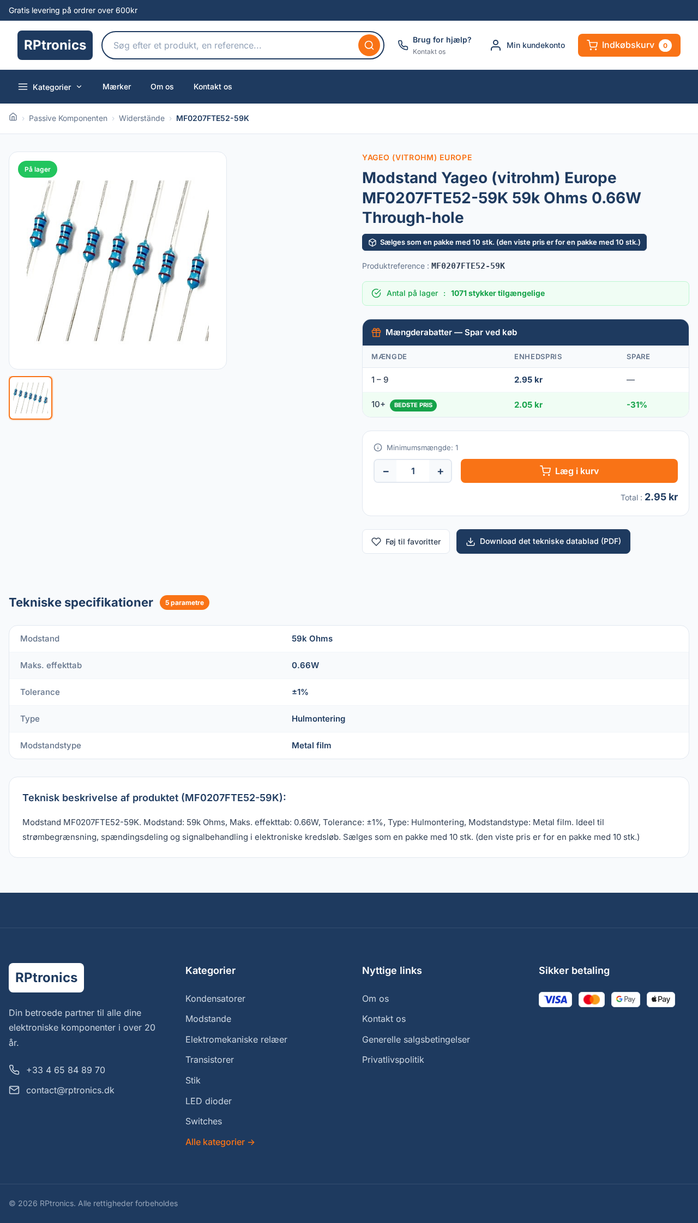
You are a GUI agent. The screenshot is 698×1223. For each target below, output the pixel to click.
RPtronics (55, 45)
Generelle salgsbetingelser (416, 1039)
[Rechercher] (369, 45)
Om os (162, 86)
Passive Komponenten (68, 118)
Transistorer (209, 1059)
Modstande (208, 1018)
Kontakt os (213, 86)
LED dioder (208, 1100)
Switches (203, 1121)
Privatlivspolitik (393, 1059)
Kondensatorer (215, 998)
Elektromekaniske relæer (236, 1039)
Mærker (117, 86)
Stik (193, 1080)
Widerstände (142, 118)
